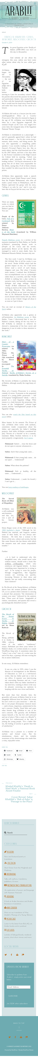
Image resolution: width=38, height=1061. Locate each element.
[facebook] (11, 954)
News (4, 32)
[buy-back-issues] (17, 954)
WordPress (14, 1050)
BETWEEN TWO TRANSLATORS (19, 885)
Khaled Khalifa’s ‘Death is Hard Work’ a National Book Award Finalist (20, 787)
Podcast (11, 919)
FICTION (11, 863)
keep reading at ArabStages (18, 487)
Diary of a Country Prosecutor (8, 344)
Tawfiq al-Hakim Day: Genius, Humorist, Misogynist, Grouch (19, 38)
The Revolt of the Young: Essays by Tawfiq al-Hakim (8, 618)
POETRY (10, 852)
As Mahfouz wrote (21, 317)
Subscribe (13, 996)
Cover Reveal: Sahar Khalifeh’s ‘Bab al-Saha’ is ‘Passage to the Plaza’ (19, 798)
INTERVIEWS (11, 874)
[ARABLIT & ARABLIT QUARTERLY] (19, 19)
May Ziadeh (12, 908)
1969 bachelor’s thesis (11, 530)
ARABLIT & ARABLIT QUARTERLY (18, 1046)
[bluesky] (5, 954)
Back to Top (19, 1023)
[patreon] (23, 954)
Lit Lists (10, 930)
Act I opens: (28, 438)
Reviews (10, 896)
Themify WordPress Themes (25, 1050)
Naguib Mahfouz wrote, (11, 240)
